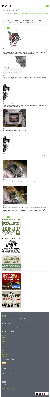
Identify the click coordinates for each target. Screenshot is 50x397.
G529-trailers (4, 356)
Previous (4, 27)
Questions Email (7, 373)
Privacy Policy (17, 390)
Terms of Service (24, 390)
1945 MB (3, 352)
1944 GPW (4, 339)
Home (7, 13)
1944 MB (3, 350)
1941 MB (3, 343)
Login (43, 1)
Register (47, 1)
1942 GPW (4, 335)
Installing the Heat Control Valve (21, 132)
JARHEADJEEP (5, 354)
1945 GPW (4, 341)
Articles (11, 13)
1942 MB (3, 346)
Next (11, 27)
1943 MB (3, 348)
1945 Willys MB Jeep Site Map (8, 388)
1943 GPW (4, 337)
